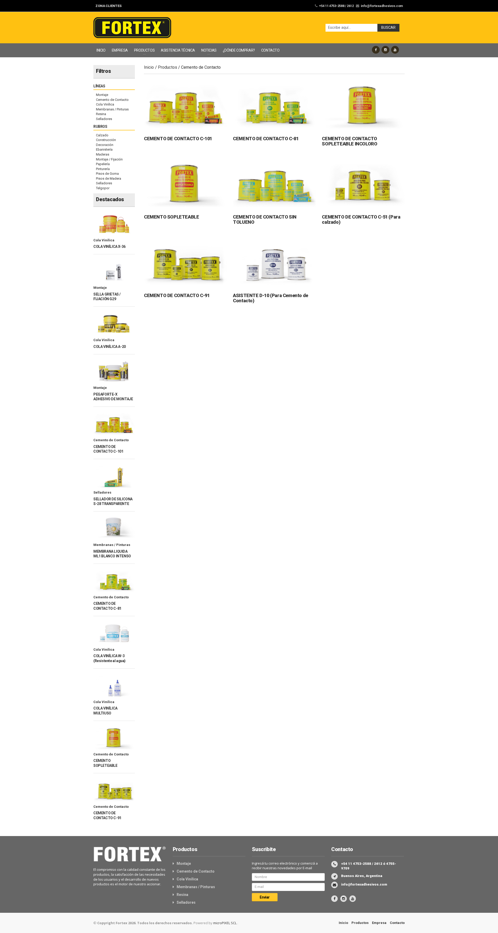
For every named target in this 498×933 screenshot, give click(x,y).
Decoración (104, 145)
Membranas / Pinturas (112, 109)
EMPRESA (120, 50)
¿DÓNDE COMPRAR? (239, 50)
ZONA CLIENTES (108, 6)
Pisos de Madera (108, 178)
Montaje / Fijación (109, 159)
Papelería (103, 164)
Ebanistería (104, 149)
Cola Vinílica (105, 104)
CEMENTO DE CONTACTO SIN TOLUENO (264, 219)
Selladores (104, 119)
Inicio (149, 67)
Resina (101, 114)
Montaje (102, 95)
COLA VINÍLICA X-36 (109, 246)
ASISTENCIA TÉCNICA (178, 50)
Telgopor (102, 188)
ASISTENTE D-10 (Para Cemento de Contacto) (270, 298)
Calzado (102, 135)
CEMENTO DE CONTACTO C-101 (178, 138)
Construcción (106, 140)
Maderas (102, 154)
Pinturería (103, 169)
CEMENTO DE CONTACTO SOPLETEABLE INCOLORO (349, 141)
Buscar (388, 27)
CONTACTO (270, 50)
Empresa (379, 923)
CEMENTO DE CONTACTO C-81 (266, 138)
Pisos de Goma (107, 174)
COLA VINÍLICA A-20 (109, 347)
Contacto (397, 923)
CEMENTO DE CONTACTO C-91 (177, 295)
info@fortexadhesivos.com (382, 6)
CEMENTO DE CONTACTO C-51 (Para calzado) (361, 219)
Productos (167, 67)
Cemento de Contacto (112, 100)
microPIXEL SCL (225, 923)
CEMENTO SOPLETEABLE (171, 217)
